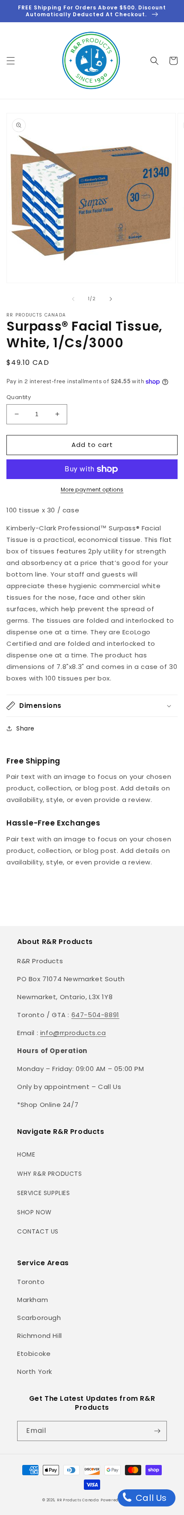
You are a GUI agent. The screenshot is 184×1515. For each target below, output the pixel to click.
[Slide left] (73, 299)
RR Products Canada (78, 1500)
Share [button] (25, 728)
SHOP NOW (34, 1212)
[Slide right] (110, 299)
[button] (10, 60)
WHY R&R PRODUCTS (49, 1173)
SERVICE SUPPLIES (43, 1193)
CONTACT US (38, 1231)
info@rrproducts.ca (73, 1032)
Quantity (18, 397)
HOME (26, 1154)
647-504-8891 (95, 1014)
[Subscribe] (157, 1431)
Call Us (150, 1498)
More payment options (92, 489)
